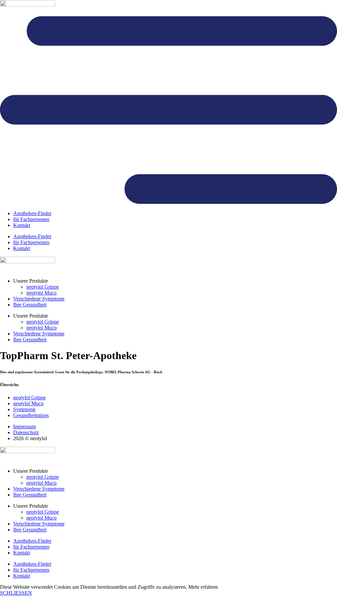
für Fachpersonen (31, 219)
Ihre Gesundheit (29, 304)
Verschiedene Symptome (39, 298)
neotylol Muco (41, 293)
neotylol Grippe (42, 287)
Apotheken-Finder (32, 213)
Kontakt (21, 225)
